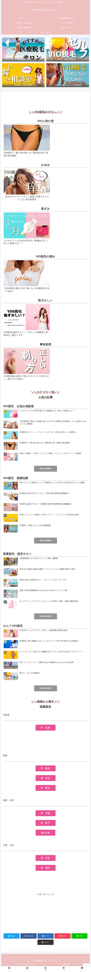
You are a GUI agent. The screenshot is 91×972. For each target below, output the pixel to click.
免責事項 (66, 964)
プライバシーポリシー (24, 964)
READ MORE (45, 616)
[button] (45, 942)
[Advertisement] (45, 100)
